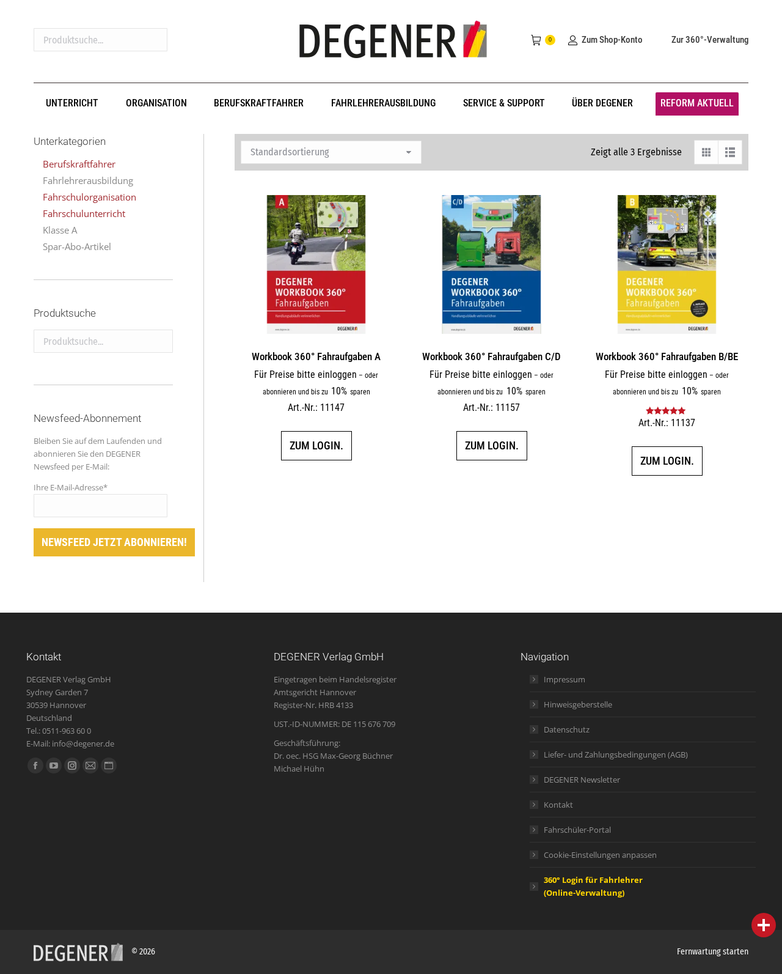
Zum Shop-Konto (612, 39)
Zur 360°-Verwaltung (709, 39)
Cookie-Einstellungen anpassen (600, 854)
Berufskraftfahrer (79, 164)
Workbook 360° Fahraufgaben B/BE (667, 356)
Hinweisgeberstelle (578, 704)
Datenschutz (567, 729)
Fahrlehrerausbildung (88, 180)
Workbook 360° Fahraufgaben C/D (491, 356)
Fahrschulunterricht (84, 213)
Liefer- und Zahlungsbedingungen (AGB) (616, 754)
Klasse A (60, 230)
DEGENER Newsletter (582, 779)
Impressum (564, 679)
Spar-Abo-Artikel (77, 246)
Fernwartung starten (712, 951)
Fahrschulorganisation (89, 197)
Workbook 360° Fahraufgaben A (316, 356)
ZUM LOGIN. (316, 445)
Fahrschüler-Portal (577, 829)
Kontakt (558, 804)
